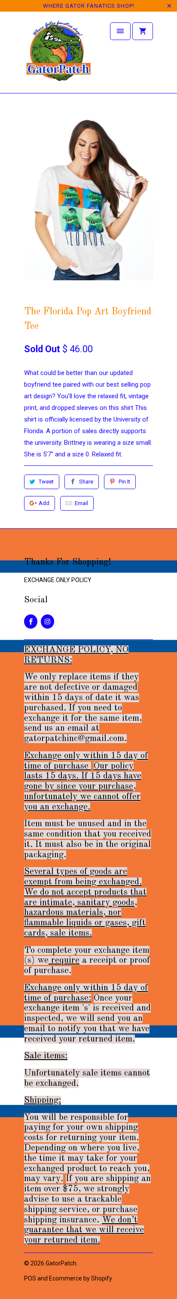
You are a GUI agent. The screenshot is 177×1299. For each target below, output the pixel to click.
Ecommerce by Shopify (80, 1278)
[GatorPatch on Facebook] (30, 621)
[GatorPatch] (58, 55)
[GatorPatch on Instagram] (47, 621)
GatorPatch (61, 1263)
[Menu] (120, 31)
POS (30, 1278)
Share (86, 481)
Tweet (46, 481)
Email (81, 503)
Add (44, 503)
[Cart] (142, 31)
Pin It (124, 481)
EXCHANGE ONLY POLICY (58, 580)
